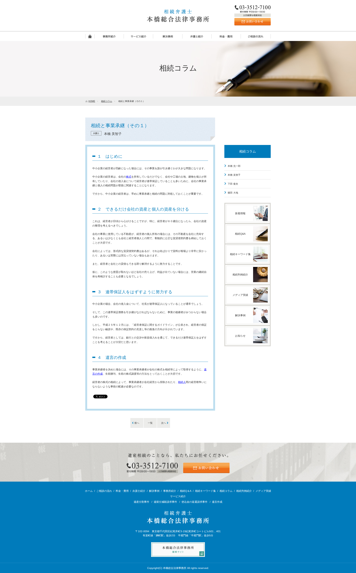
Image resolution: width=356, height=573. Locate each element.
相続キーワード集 (205, 490)
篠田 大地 (233, 192)
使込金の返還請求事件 (195, 501)
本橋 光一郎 (234, 166)
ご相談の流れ (256, 36)
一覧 (150, 423)
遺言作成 (217, 501)
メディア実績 (263, 490)
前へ (136, 423)
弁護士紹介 (196, 36)
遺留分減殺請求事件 (166, 501)
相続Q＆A (185, 490)
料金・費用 (226, 36)
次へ (163, 423)
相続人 (182, 382)
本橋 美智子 (234, 175)
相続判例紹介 (244, 490)
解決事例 (167, 36)
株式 (128, 176)
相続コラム (247, 151)
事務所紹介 (109, 36)
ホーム (89, 36)
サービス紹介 (138, 36)
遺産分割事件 (142, 501)
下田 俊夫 (233, 183)
